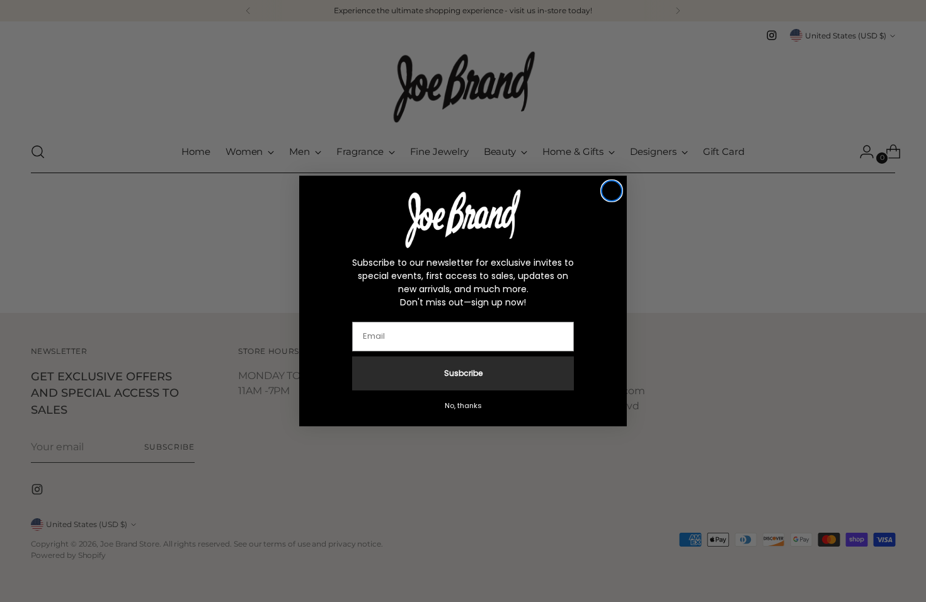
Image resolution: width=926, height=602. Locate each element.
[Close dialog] (612, 191)
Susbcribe (463, 373)
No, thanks (463, 405)
